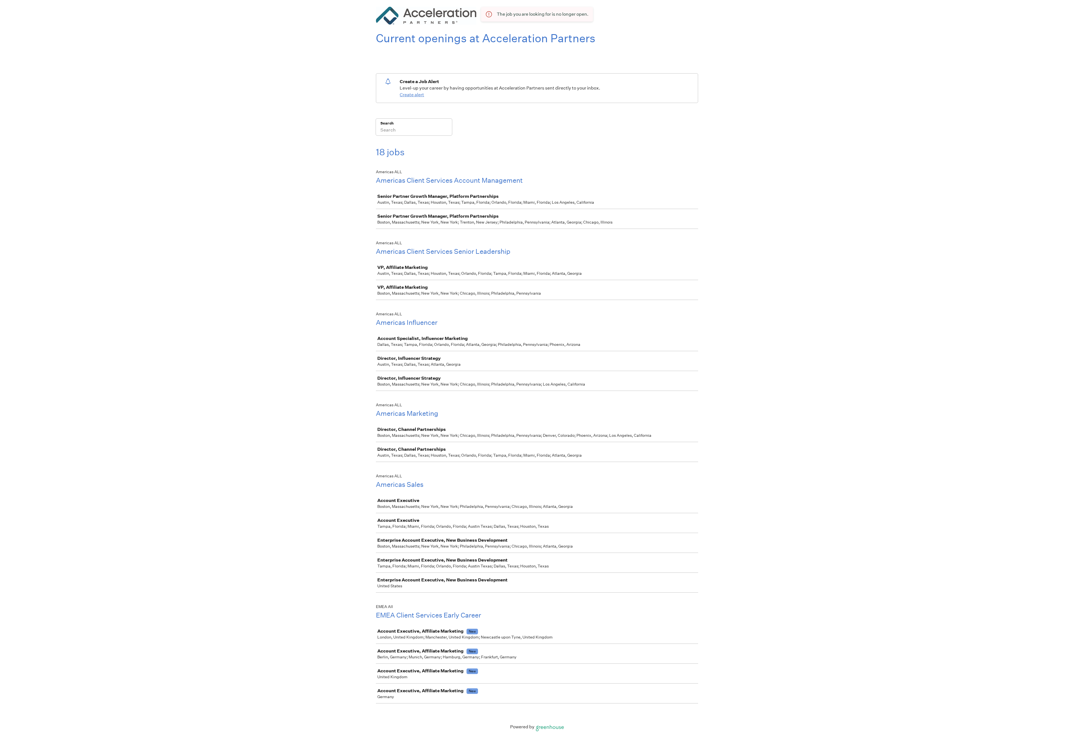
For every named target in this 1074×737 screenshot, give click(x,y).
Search (387, 123)
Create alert (412, 94)
